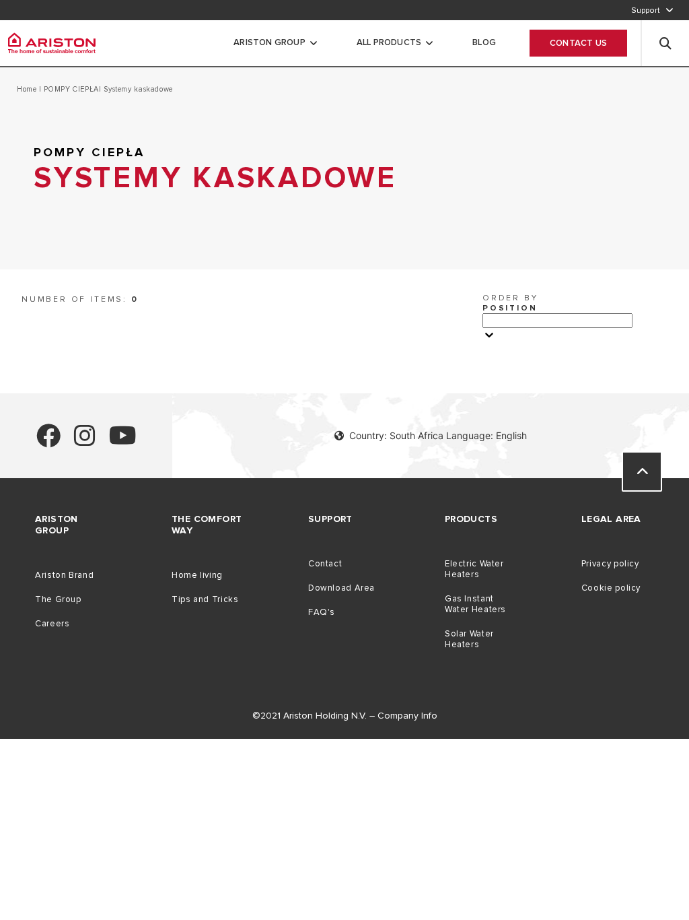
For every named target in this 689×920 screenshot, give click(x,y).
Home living (197, 575)
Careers (52, 623)
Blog (484, 42)
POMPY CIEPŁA (70, 89)
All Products (389, 42)
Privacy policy (610, 563)
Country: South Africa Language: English (438, 435)
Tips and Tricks (205, 599)
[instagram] (85, 441)
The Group (58, 599)
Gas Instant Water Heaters (475, 604)
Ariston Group (269, 42)
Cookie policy (611, 588)
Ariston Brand (64, 575)
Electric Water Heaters (474, 569)
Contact (325, 563)
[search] (665, 43)
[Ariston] (52, 43)
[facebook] (48, 441)
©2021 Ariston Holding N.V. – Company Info (344, 716)
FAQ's (321, 612)
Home (28, 89)
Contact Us (578, 43)
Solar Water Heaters (469, 639)
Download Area (341, 588)
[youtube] (123, 441)
